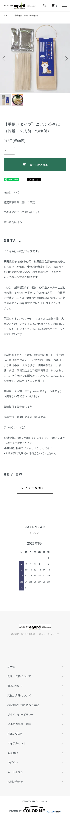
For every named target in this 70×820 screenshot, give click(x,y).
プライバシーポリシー (20, 714)
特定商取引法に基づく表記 (19, 202)
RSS (10, 733)
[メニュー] (64, 5)
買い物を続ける (13, 222)
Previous (4, 58)
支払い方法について (19, 695)
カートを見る (15, 772)
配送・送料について (19, 676)
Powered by (15, 810)
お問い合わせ (15, 781)
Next (66, 58)
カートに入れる (38, 165)
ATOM (18, 733)
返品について (11, 192)
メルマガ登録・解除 (19, 724)
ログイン (12, 762)
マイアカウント (16, 743)
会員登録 (12, 753)
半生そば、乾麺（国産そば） (27, 15)
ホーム (6, 15)
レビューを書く (33, 488)
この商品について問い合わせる (22, 212)
